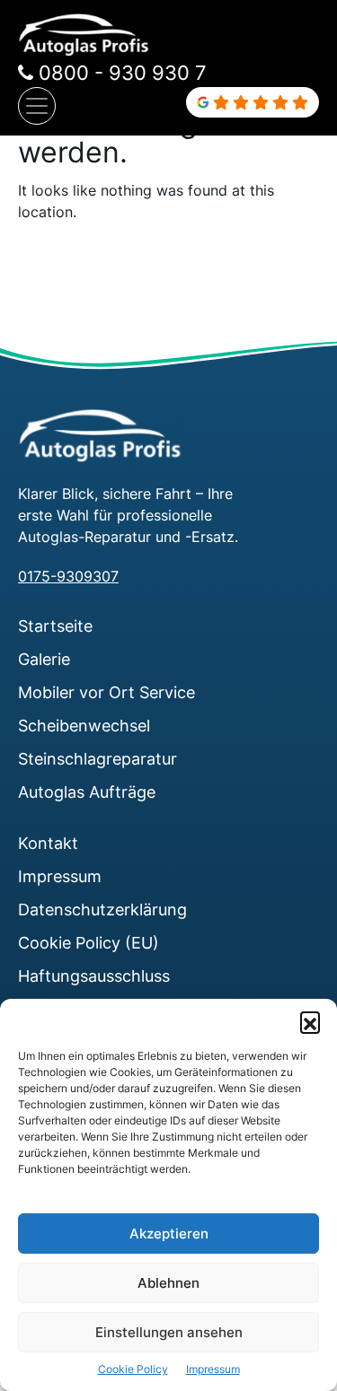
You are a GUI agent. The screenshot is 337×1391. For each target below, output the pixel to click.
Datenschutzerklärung (102, 909)
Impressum (213, 1369)
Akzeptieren (168, 1233)
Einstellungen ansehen (169, 1332)
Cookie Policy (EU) (88, 942)
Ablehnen (168, 1282)
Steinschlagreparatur (97, 758)
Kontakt (48, 842)
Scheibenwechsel (84, 725)
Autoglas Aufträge (86, 791)
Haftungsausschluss (94, 975)
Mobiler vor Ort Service (106, 692)
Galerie (44, 658)
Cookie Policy (133, 1369)
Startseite (55, 625)
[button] (310, 1021)
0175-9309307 (68, 576)
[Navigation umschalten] (37, 106)
